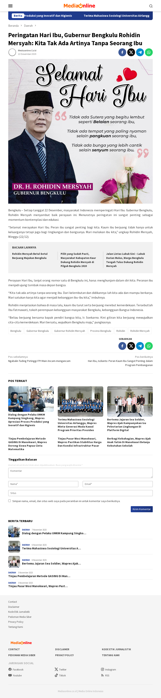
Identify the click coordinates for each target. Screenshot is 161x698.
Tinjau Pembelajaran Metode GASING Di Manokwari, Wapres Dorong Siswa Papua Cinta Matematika (27, 444)
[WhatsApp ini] (149, 52)
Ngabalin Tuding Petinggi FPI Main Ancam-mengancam (39, 359)
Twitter (62, 669)
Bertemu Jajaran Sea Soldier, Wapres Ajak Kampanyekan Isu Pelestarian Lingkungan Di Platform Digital (126, 425)
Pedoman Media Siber (19, 617)
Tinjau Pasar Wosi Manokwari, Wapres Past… (38, 586)
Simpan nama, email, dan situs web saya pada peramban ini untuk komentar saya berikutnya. (66, 501)
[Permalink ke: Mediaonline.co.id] (12, 52)
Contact (12, 601)
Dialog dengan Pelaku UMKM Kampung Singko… (54, 533)
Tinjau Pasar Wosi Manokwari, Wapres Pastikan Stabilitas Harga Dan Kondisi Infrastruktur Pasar (80, 442)
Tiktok (62, 675)
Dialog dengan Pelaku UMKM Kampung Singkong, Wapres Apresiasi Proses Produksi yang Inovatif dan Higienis (28, 420)
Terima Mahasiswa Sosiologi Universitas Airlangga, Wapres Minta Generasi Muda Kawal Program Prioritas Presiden (77, 425)
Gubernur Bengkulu (38, 331)
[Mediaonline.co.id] (80, 5)
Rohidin (120, 331)
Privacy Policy (15, 622)
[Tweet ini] (131, 52)
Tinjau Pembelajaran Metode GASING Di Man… (39, 576)
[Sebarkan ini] (122, 52)
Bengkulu (15, 331)
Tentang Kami (15, 627)
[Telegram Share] (140, 52)
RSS (107, 675)
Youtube (17, 675)
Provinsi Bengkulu (100, 331)
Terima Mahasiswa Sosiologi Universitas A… (51, 548)
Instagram (110, 669)
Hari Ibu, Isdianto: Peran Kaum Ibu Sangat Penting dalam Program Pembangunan (120, 361)
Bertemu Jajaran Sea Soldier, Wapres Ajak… (51, 563)
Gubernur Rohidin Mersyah (69, 331)
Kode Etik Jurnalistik (19, 611)
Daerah (26, 529)
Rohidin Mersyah (140, 331)
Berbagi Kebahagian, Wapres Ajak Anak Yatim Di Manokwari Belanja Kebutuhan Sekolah (129, 442)
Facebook (18, 669)
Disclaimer (13, 607)
